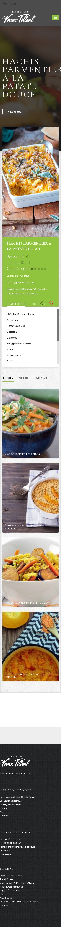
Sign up (13, 3)
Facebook (5, 850)
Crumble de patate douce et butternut (23, 527)
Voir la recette (50, 456)
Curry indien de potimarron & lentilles (25, 675)
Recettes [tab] (8, 378)
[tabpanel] (30, 336)
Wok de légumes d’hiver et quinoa (27, 602)
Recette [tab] (39, 304)
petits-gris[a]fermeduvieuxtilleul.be (18, 846)
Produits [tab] (24, 378)
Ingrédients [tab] (16, 304)
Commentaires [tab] (41, 378)
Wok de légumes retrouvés (22, 454)
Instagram (6, 854)
